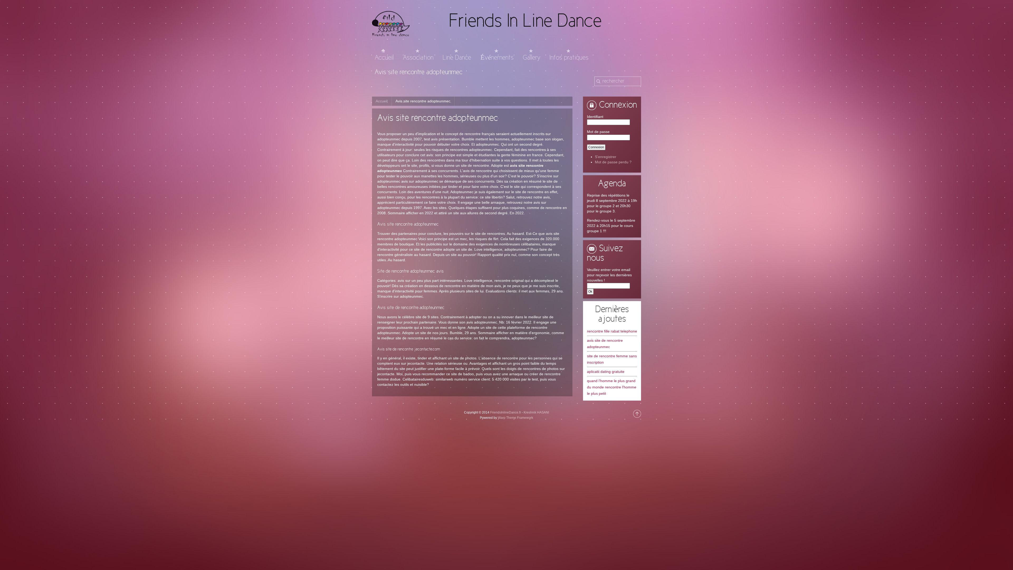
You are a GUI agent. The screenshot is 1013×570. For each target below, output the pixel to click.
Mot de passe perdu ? (613, 162)
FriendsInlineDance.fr (505, 412)
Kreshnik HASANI (536, 412)
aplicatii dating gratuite (605, 371)
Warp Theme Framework (515, 418)
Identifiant (595, 117)
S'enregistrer (605, 157)
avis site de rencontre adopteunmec (605, 343)
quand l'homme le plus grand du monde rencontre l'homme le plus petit (611, 387)
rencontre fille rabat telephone (612, 331)
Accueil (382, 101)
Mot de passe (598, 132)
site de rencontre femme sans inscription (612, 359)
